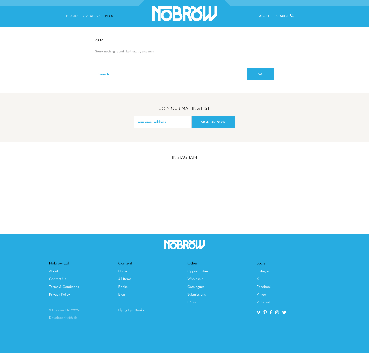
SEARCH (283, 15)
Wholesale (195, 278)
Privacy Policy (59, 294)
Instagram (264, 271)
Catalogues (195, 286)
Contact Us (57, 278)
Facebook (264, 286)
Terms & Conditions (64, 286)
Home (122, 271)
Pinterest (263, 302)
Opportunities (198, 271)
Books (123, 286)
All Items (124, 278)
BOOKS (72, 15)
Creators (92, 15)
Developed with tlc (63, 317)
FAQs (191, 302)
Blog (110, 15)
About (265, 15)
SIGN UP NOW (213, 121)
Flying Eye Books (131, 309)
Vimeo (261, 294)
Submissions (196, 294)
